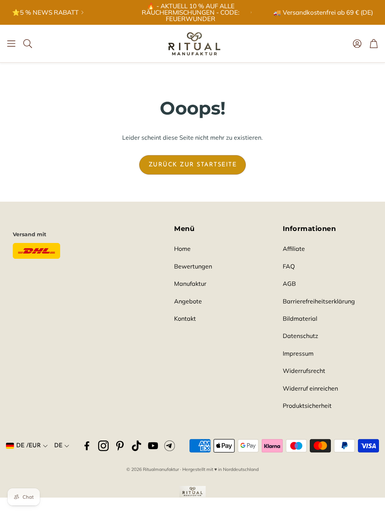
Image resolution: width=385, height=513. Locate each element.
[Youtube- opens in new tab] (153, 446)
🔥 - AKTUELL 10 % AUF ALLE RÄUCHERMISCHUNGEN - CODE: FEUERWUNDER (190, 12)
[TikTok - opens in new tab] (136, 446)
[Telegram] (169, 446)
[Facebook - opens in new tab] (87, 446)
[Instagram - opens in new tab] (103, 446)
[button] (11, 43)
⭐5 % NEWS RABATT (45, 12)
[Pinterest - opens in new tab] (120, 446)
